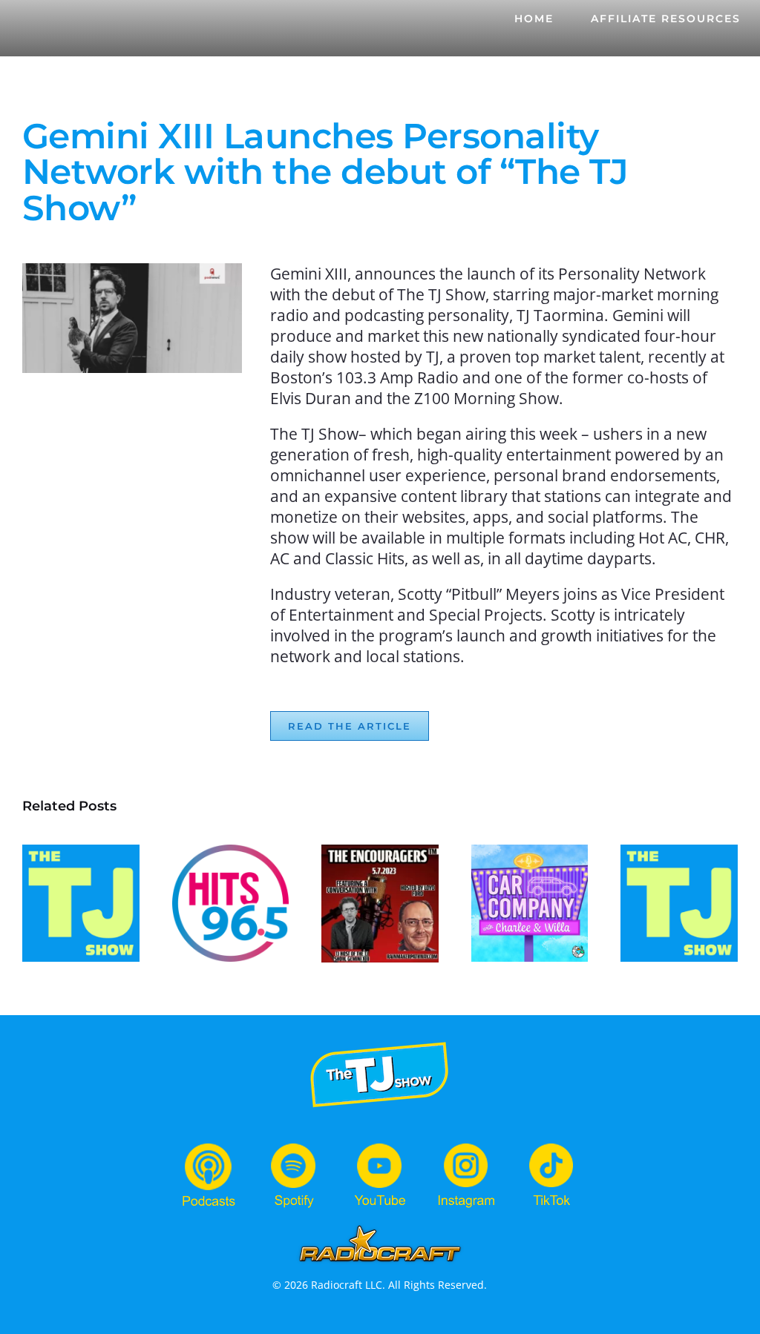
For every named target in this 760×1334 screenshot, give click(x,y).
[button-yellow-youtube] (380, 1146)
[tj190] (380, 1042)
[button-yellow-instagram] (466, 1146)
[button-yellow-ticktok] (551, 1146)
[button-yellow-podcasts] (208, 1146)
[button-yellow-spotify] (294, 1146)
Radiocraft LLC (346, 1285)
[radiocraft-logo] (380, 1228)
